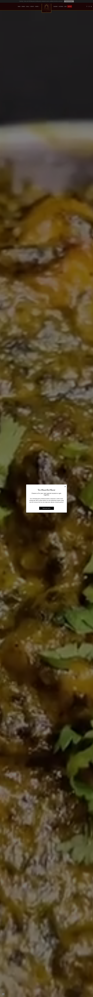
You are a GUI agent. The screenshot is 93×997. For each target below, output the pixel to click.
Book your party (46, 508)
